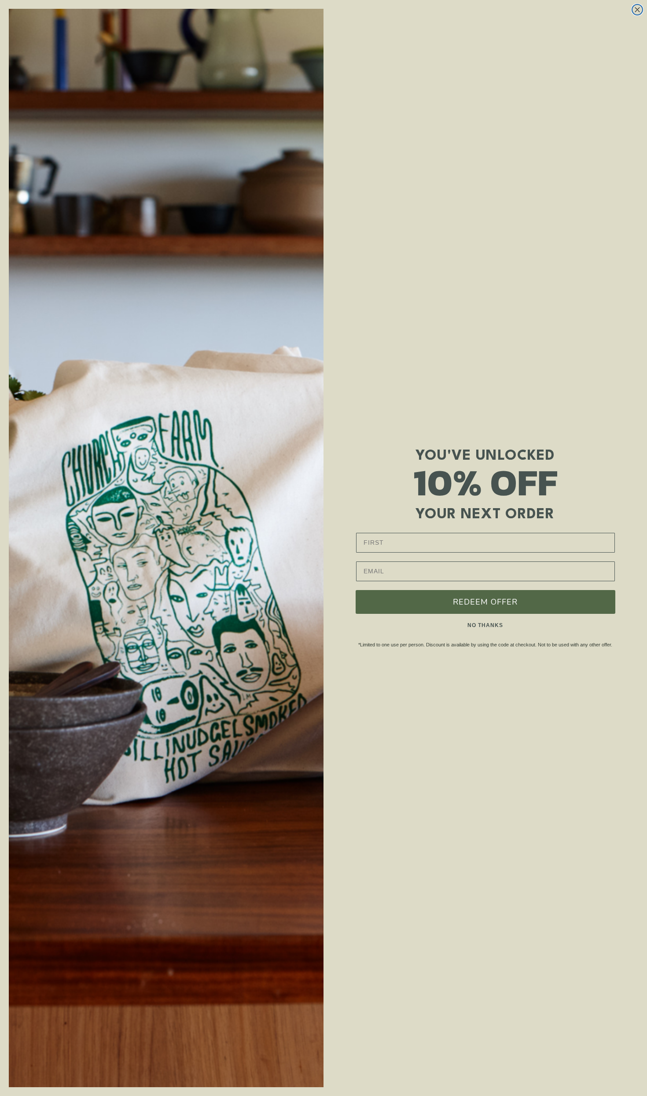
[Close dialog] (637, 9)
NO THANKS (485, 625)
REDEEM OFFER (485, 602)
